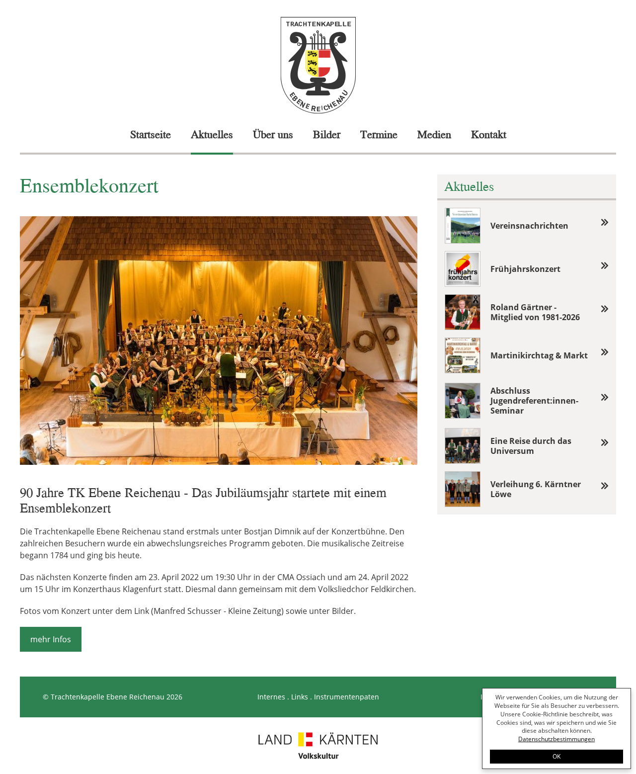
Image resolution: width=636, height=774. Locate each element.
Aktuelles (212, 134)
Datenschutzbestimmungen (556, 739)
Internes (271, 696)
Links (299, 696)
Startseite (150, 134)
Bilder (326, 134)
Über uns (273, 134)
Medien (434, 134)
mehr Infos (50, 639)
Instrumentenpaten (346, 696)
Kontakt (488, 134)
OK (556, 756)
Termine (379, 134)
